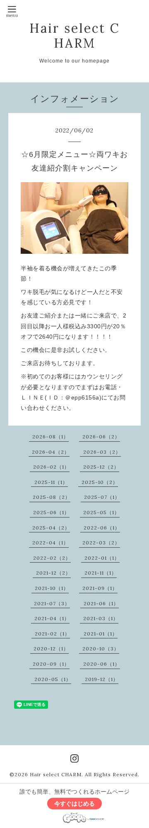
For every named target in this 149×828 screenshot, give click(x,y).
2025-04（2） (51, 528)
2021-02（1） (52, 634)
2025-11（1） (51, 482)
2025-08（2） (51, 497)
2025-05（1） (101, 512)
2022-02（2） (52, 558)
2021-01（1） (101, 634)
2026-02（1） (51, 467)
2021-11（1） (100, 573)
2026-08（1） (50, 436)
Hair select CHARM (74, 35)
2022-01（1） (102, 558)
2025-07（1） (102, 497)
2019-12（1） (101, 679)
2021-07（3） (52, 603)
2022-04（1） (50, 542)
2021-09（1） (100, 588)
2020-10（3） (100, 648)
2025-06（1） (51, 512)
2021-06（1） (101, 603)
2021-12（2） (53, 573)
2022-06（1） (102, 528)
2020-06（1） (101, 664)
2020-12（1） (51, 648)
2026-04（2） (51, 452)
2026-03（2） (102, 452)
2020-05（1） (52, 679)
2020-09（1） (51, 664)
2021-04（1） (52, 618)
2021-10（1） (52, 588)
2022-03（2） (101, 542)
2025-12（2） (101, 467)
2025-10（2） (100, 482)
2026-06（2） (101, 436)
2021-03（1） (100, 618)
